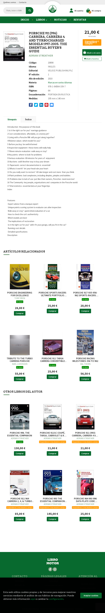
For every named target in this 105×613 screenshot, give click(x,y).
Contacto (22, 2)
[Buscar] (29, 10)
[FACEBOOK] (50, 569)
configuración (56, 598)
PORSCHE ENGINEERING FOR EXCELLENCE (19, 294)
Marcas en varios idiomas (60, 82)
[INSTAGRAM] (55, 569)
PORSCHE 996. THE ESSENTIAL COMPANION (19, 434)
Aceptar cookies (91, 595)
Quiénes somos (9, 2)
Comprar (20, 313)
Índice (28, 119)
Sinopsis (12, 119)
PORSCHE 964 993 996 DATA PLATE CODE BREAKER (85, 500)
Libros (40, 20)
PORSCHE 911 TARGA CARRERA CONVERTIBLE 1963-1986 (52, 360)
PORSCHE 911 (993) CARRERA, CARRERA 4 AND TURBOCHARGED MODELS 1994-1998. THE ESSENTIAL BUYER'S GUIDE (85, 434)
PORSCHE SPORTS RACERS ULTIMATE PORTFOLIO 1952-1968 (52, 294)
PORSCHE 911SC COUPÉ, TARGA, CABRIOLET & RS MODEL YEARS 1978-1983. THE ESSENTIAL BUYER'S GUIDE (53, 434)
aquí (33, 598)
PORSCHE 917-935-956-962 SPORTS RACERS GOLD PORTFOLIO (85, 294)
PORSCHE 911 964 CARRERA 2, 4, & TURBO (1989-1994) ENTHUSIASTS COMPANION (19, 500)
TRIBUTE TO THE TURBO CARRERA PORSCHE (20, 360)
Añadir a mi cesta (93, 53)
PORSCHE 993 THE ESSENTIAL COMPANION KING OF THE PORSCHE (52, 500)
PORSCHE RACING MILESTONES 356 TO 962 (85, 360)
